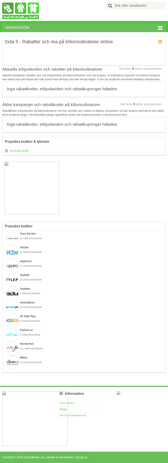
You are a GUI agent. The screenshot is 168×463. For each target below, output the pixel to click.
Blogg (63, 409)
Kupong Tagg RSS (160, 42)
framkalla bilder (19, 150)
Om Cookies (67, 403)
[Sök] (110, 6)
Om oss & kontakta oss (73, 415)
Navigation (17, 27)
